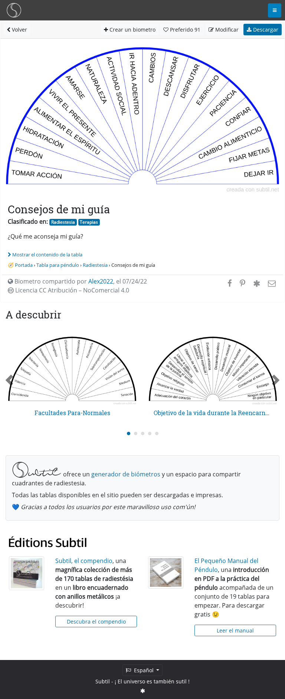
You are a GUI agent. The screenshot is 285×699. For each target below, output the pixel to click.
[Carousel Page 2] (135, 433)
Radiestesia (63, 222)
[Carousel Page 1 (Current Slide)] (128, 433)
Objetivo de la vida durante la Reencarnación (217, 413)
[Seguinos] (142, 690)
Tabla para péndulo (57, 265)
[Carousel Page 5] (156, 433)
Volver (18, 29)
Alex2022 (100, 281)
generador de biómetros (125, 474)
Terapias (89, 222)
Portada (24, 265)
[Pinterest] (242, 283)
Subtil (102, 681)
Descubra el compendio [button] (96, 621)
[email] (271, 283)
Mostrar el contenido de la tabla (47, 254)
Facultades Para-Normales (72, 413)
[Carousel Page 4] (149, 433)
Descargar (265, 29)
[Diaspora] (256, 283)
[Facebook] (230, 283)
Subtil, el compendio (83, 561)
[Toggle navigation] (274, 10)
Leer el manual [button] (235, 630)
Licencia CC (71, 290)
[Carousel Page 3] (142, 433)
